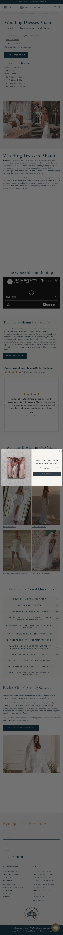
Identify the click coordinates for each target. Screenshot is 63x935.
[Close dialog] (60, 451)
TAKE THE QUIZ (46, 474)
